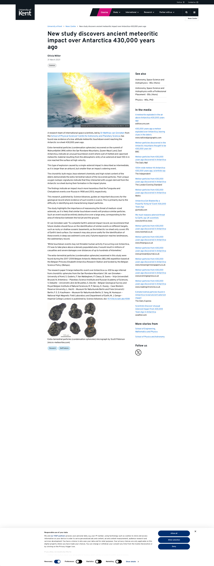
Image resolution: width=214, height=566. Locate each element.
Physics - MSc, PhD (144, 100)
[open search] (186, 12)
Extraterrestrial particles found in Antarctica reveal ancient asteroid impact (150, 295)
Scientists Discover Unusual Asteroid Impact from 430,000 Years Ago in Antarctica (149, 309)
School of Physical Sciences (64, 136)
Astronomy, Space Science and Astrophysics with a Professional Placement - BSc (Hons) (150, 91)
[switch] (79, 561)
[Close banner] (195, 531)
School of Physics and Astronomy (150, 337)
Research (52, 348)
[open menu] (194, 12)
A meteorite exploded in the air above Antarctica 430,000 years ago (149, 118)
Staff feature (64, 348)
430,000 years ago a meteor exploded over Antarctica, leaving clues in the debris (150, 132)
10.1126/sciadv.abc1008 (118, 299)
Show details (131, 562)
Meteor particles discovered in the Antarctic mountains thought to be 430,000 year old (150, 146)
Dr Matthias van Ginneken (112, 133)
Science (52, 65)
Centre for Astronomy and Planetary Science (99, 136)
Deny (174, 546)
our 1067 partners (58, 536)
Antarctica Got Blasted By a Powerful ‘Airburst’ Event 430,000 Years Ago (150, 204)
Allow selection (174, 540)
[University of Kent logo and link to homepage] (25, 12)
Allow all (174, 533)
